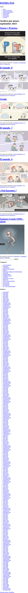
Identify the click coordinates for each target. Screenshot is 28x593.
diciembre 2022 (6, 350)
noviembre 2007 (7, 589)
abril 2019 (5, 408)
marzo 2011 (6, 536)
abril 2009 (5, 567)
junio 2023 (5, 342)
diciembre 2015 (6, 461)
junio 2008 (5, 580)
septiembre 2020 (7, 385)
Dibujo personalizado (8, 12)
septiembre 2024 (7, 322)
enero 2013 (5, 507)
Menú (2, 6)
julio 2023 (5, 341)
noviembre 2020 (7, 383)
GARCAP (5, 277)
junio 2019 (5, 405)
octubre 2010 (6, 543)
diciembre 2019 (6, 397)
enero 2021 (5, 380)
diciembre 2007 (6, 588)
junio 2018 (5, 421)
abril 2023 (5, 345)
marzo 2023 (6, 346)
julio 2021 (5, 373)
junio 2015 (5, 469)
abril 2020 (5, 392)
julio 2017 (5, 436)
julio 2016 (5, 452)
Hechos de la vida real (8, 278)
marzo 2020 (6, 393)
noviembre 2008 (7, 573)
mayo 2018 (5, 423)
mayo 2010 (5, 549)
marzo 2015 (6, 473)
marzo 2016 (6, 457)
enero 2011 (5, 539)
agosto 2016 (6, 451)
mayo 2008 (5, 581)
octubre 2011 (6, 527)
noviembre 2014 (7, 479)
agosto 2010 (6, 545)
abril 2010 (5, 551)
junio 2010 (5, 548)
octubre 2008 (6, 575)
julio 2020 (5, 388)
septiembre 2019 (7, 401)
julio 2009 (5, 563)
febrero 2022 (6, 364)
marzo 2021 (6, 379)
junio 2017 (5, 437)
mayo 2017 (5, 439)
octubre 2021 (6, 369)
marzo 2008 (6, 584)
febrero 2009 (6, 569)
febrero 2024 (6, 332)
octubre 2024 (6, 321)
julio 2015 (5, 468)
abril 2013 (5, 504)
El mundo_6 (6, 159)
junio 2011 (5, 532)
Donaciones (6, 14)
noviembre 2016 (7, 447)
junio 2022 (5, 358)
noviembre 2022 (7, 352)
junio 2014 (5, 485)
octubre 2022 (6, 353)
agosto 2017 (6, 435)
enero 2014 (5, 492)
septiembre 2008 (7, 576)
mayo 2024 (5, 328)
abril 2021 (5, 377)
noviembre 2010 (7, 541)
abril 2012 (5, 519)
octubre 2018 (6, 416)
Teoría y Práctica (8, 28)
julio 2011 (5, 531)
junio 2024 (5, 326)
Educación (5, 273)
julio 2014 (5, 484)
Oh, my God (6, 282)
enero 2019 (5, 412)
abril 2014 (5, 488)
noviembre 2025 (7, 304)
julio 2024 (5, 325)
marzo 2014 (6, 489)
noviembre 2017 (7, 431)
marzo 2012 (6, 520)
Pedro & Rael (6, 283)
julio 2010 (5, 547)
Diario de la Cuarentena (8, 269)
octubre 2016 (6, 448)
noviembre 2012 (7, 509)
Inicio (4, 9)
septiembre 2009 (7, 560)
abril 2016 (5, 456)
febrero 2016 (6, 459)
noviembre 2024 (7, 320)
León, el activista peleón (8, 281)
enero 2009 (5, 571)
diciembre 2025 (6, 302)
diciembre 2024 (6, 318)
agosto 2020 (6, 387)
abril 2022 (5, 361)
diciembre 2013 (6, 493)
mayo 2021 (5, 376)
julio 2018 (5, 420)
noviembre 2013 (7, 495)
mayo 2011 (5, 533)
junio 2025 (5, 310)
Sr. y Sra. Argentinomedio (9, 286)
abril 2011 (5, 535)
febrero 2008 (6, 585)
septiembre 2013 (7, 497)
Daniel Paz (7, 64)
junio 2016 (5, 453)
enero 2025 (5, 317)
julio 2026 (5, 293)
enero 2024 (5, 333)
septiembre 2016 (7, 449)
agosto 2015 (6, 467)
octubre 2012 (6, 511)
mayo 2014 (5, 487)
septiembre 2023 (7, 338)
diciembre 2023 (6, 334)
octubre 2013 (6, 496)
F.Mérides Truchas (18, 123)
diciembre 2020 (6, 381)
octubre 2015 (6, 464)
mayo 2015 (5, 471)
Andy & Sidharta (18, 94)
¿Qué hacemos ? (8, 190)
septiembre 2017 (7, 433)
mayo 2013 (5, 503)
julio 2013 (5, 500)
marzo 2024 (6, 330)
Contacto (5, 17)
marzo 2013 (6, 505)
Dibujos (16, 62)
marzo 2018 (6, 425)
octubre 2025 (6, 305)
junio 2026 (5, 294)
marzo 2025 (6, 314)
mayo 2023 (5, 344)
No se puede (6, 16)
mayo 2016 (5, 455)
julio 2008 (5, 579)
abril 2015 (5, 472)
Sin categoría (6, 285)
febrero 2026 (6, 300)
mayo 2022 (5, 360)
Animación (5, 266)
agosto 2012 (6, 513)
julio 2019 (5, 404)
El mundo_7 (6, 128)
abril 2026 (5, 297)
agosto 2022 (6, 356)
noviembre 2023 (7, 336)
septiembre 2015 (7, 465)
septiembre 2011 (7, 528)
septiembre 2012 (7, 512)
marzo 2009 (6, 568)
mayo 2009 (5, 565)
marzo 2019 (6, 409)
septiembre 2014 (7, 481)
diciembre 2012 (6, 508)
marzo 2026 (6, 298)
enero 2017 (5, 444)
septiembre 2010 (7, 544)
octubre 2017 (6, 432)
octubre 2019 (6, 400)
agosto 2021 (6, 372)
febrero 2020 (6, 395)
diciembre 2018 (6, 413)
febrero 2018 (6, 427)
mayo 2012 (5, 517)
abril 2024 (5, 329)
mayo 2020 (5, 391)
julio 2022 (5, 357)
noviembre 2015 (7, 463)
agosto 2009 (6, 561)
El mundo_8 (6, 67)
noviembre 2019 (7, 399)
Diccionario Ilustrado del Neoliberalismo (12, 271)
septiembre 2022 (7, 354)
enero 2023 (5, 349)
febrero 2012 (6, 521)
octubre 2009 (6, 559)
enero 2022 (5, 365)
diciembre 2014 (6, 477)
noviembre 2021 (7, 368)
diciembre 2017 (6, 429)
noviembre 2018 (7, 415)
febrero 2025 (6, 316)
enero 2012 (5, 523)
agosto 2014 (6, 483)
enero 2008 (5, 587)
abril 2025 (5, 313)
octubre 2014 (6, 480)
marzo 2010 (6, 552)
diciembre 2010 (6, 540)
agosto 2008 (6, 577)
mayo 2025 (5, 312)
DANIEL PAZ (7, 3)
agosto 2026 (6, 292)
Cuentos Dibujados (7, 10)
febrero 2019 (6, 411)
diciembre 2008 (6, 572)
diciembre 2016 (6, 445)
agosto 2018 (6, 419)
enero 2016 (5, 460)
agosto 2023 (6, 340)
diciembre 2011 (6, 524)
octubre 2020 (6, 384)
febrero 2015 (6, 475)
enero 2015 (5, 476)
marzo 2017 (6, 441)
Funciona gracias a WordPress (7, 592)
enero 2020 (5, 396)
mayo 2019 (5, 407)
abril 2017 (5, 440)
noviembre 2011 (7, 525)
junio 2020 (5, 389)
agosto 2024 (6, 324)
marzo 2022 (6, 362)
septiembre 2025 (7, 306)
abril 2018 (5, 424)
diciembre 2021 (6, 367)
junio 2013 (5, 501)
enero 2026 (5, 301)
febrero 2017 (6, 443)
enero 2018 (5, 428)
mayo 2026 (5, 296)
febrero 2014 (6, 491)
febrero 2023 (6, 348)
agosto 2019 (6, 403)
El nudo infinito (6, 274)
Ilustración (16, 256)
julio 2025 (5, 309)
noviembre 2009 (7, 557)
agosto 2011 (6, 529)
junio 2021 (5, 375)
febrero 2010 (6, 553)
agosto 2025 (6, 308)
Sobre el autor (6, 13)
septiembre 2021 (7, 371)
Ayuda (3, 99)
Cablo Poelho (6, 267)
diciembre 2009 (6, 556)
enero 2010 (5, 555)
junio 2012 (5, 516)
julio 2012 (5, 515)
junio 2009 (5, 564)
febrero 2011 (6, 537)
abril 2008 (5, 583)
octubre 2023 (6, 337)
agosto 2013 (6, 499)
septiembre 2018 (7, 417)
